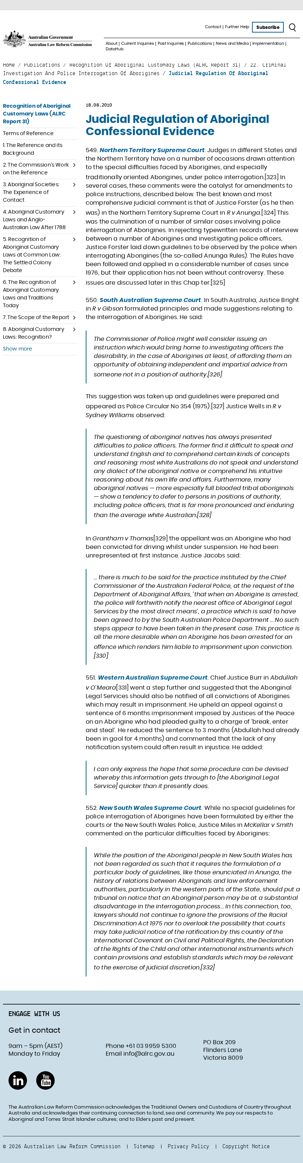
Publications (200, 43)
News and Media (232, 43)
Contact (213, 27)
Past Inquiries (171, 43)
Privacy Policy (188, 1146)
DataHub (114, 49)
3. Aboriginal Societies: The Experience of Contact (31, 192)
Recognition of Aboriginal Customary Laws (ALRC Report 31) (37, 114)
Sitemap (144, 1146)
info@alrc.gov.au (148, 1054)
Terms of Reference (28, 133)
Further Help (237, 27)
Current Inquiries (137, 43)
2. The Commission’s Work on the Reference (36, 168)
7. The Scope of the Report (36, 317)
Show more (17, 349)
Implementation (268, 43)
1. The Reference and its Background (32, 149)
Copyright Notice (246, 1146)
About (111, 43)
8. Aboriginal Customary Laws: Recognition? (33, 333)
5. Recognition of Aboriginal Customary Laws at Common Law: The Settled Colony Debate (32, 255)
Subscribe (267, 27)
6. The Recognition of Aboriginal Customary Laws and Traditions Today (31, 294)
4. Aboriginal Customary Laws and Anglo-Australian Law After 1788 (34, 220)
